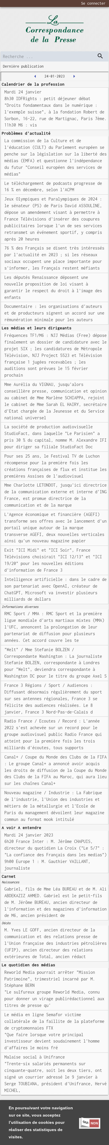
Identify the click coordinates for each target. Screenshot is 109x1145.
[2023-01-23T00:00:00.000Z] (35, 76)
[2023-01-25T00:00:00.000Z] (74, 76)
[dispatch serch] (100, 56)
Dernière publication (23, 66)
